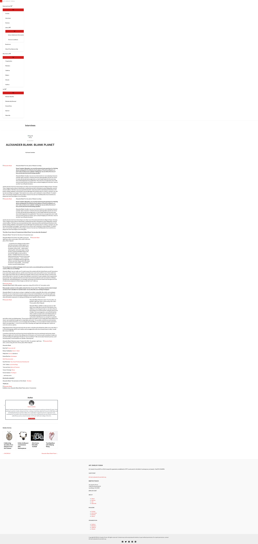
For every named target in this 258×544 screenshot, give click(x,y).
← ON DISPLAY (7, 453)
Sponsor (93, 500)
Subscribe (93, 503)
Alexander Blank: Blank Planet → (50, 453)
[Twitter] (126, 542)
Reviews (93, 514)
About (93, 498)
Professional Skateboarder (22, 361)
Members (93, 526)
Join (92, 502)
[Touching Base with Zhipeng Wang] (51, 440)
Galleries (93, 527)
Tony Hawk (13, 361)
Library (93, 516)
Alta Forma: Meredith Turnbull (35, 444)
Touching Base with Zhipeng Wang (50, 444)
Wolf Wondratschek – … (9, 359)
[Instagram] (129, 542)
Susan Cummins (31, 152)
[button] (11, 6)
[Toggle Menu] (13, 10)
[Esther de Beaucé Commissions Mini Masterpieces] (23, 440)
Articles (93, 511)
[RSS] (135, 542)
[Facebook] (122, 542)
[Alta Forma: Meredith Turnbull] (37, 440)
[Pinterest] (132, 542)
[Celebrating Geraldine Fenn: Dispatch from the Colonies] (9, 440)
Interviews (94, 513)
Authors (93, 524)
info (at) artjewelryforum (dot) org (97, 477)
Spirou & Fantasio (15, 367)
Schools (93, 529)
